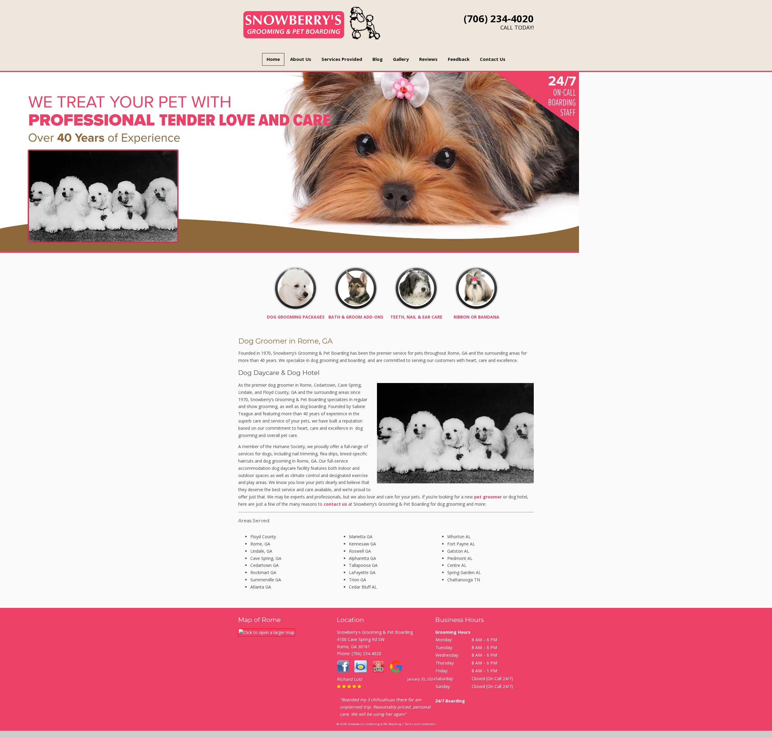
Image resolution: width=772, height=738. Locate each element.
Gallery (401, 59)
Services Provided (341, 59)
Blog (377, 59)
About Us (300, 59)
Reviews (428, 59)
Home (273, 59)
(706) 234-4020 (499, 18)
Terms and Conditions (420, 724)
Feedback (459, 59)
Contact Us (492, 59)
